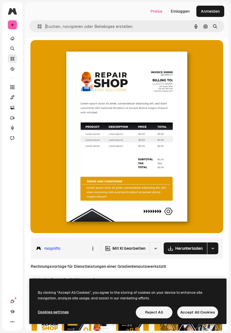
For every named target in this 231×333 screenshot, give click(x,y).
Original (66, 50)
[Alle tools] (12, 87)
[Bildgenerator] (12, 107)
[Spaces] (12, 97)
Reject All (154, 312)
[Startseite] (12, 38)
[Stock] (12, 58)
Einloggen (180, 11)
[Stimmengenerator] (12, 127)
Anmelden (210, 11)
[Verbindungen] (12, 301)
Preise (156, 11)
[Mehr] (12, 321)
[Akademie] (12, 311)
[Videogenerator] (12, 117)
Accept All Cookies (197, 312)
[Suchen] (12, 48)
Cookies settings (53, 312)
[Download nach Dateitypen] (212, 248)
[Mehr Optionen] (92, 248)
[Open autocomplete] (37, 26)
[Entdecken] (12, 68)
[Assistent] (12, 138)
